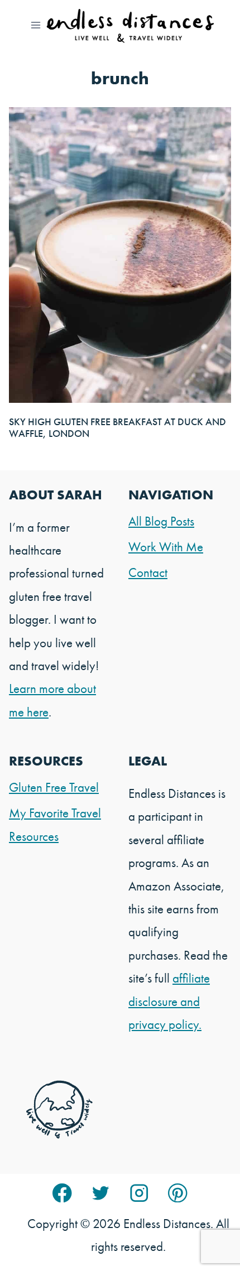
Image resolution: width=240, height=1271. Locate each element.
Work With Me (165, 546)
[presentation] (120, 254)
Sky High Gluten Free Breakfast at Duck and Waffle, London (117, 427)
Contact (147, 572)
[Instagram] (139, 1193)
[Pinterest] (178, 1193)
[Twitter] (100, 1193)
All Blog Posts (161, 521)
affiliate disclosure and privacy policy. (169, 1001)
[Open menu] (36, 24)
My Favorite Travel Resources (55, 824)
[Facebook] (62, 1193)
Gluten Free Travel (54, 787)
